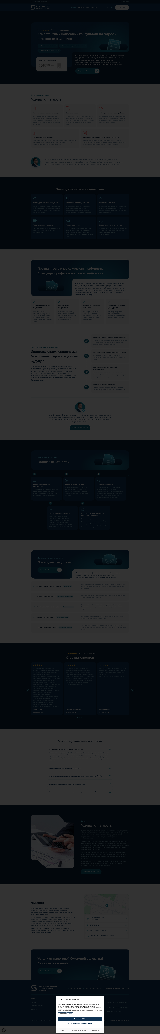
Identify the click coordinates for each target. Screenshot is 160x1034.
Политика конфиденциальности (78, 1030)
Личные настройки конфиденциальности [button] (80, 1023)
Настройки (61, 1030)
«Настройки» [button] (69, 1013)
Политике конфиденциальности (65, 1012)
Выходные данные (96, 1030)
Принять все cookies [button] (80, 1019)
